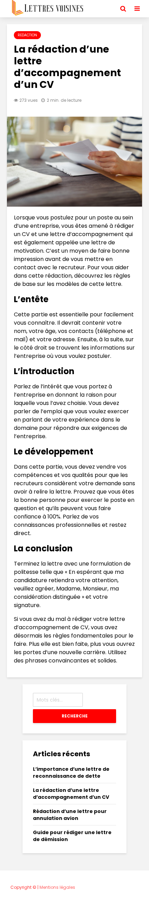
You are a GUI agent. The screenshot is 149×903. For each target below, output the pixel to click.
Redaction (27, 35)
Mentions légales (57, 887)
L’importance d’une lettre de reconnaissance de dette (71, 772)
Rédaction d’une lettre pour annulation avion (70, 815)
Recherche (75, 716)
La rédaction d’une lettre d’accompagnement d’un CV (71, 794)
